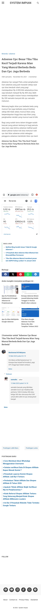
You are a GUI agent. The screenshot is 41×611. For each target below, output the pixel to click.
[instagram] (17, 589)
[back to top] (36, 606)
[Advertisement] (20, 29)
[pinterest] (20, 274)
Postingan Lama (32, 448)
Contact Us (13, 600)
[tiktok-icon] (23, 589)
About (5, 600)
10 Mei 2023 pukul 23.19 (17, 356)
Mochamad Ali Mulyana (17, 352)
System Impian (20, 3)
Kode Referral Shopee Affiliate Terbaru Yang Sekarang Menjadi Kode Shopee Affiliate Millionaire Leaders (19, 496)
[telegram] (35, 274)
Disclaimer (34, 600)
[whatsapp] (28, 274)
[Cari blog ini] (38, 3)
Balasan (9, 374)
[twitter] (13, 274)
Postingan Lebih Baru (10, 448)
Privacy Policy (24, 600)
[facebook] (5, 274)
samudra (14, 379)
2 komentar (33, 77)
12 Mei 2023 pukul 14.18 (19, 383)
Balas (10, 369)
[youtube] (11, 589)
